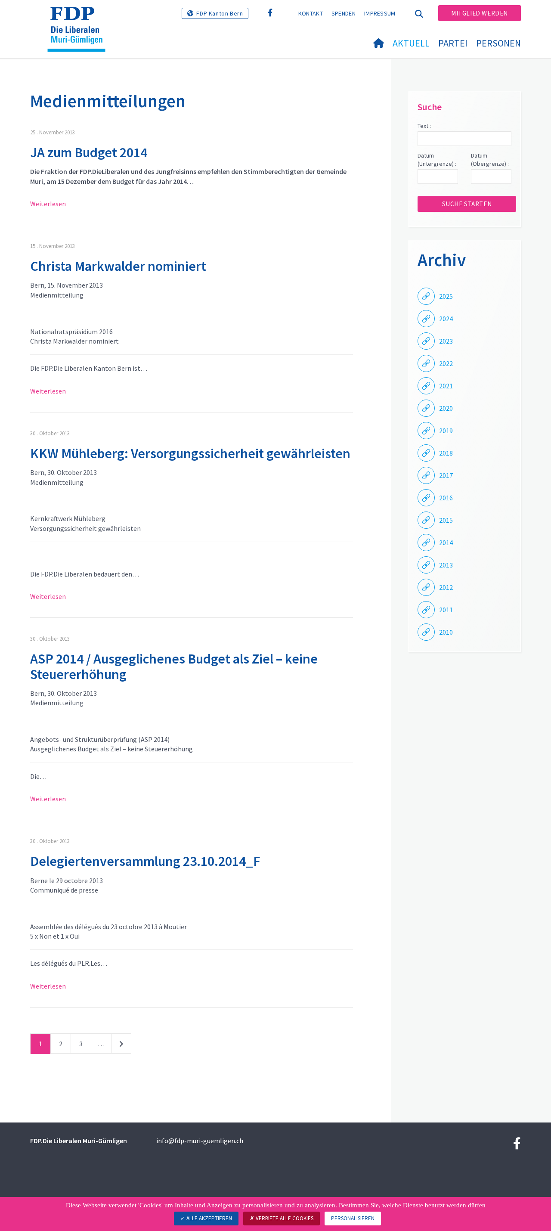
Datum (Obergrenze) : (490, 160)
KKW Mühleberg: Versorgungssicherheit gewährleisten (190, 453)
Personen (498, 43)
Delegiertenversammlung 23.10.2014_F (145, 861)
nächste (121, 1045)
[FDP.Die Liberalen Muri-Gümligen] (79, 17)
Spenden (343, 13)
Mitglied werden (479, 13)
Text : (424, 126)
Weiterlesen (48, 203)
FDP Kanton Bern (219, 13)
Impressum (380, 13)
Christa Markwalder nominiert (118, 266)
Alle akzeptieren (208, 1218)
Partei (452, 43)
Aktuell (411, 43)
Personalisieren (353, 1218)
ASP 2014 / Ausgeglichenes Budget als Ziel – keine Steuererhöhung (174, 666)
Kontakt (310, 13)
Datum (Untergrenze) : (437, 160)
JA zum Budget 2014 (88, 152)
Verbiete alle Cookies (283, 1218)
